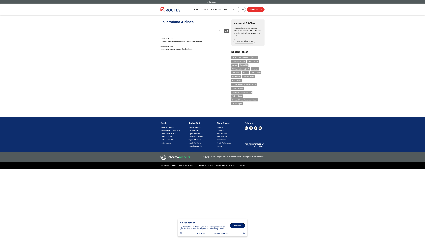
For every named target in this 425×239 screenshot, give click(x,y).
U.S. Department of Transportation (244, 84)
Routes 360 (216, 10)
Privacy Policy (177, 165)
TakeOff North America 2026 (170, 130)
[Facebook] (255, 128)
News (226, 10)
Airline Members (193, 130)
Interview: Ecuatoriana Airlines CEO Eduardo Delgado (181, 41)
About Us (220, 127)
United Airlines (256, 73)
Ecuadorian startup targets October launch (176, 49)
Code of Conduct (239, 165)
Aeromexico (236, 77)
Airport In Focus (252, 61)
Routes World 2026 (238, 61)
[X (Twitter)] (251, 128)
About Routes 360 (194, 127)
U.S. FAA (246, 73)
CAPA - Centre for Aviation (241, 57)
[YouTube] (260, 128)
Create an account (255, 10)
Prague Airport (237, 104)
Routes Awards (165, 143)
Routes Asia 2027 (166, 137)
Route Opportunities (195, 146)
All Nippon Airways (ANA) (240, 69)
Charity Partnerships (224, 143)
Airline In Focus (237, 96)
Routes (254, 57)
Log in (241, 10)
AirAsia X (255, 69)
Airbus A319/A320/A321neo (242, 92)
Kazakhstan (236, 73)
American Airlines (248, 77)
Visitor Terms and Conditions (220, 165)
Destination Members (195, 137)
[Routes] (170, 9)
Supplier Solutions (194, 143)
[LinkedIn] (246, 128)
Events (205, 10)
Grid (220, 31)
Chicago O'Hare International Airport (244, 100)
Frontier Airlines (237, 88)
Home (196, 10)
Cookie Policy (189, 165)
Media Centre (221, 140)
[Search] (234, 9)
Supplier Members (194, 140)
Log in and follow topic (244, 41)
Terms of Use (202, 165)
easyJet (235, 65)
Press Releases (222, 137)
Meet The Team (222, 134)
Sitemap (219, 146)
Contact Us (220, 130)
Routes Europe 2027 (167, 140)
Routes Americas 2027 (168, 134)
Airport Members (194, 134)
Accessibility (164, 165)
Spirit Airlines (236, 80)
